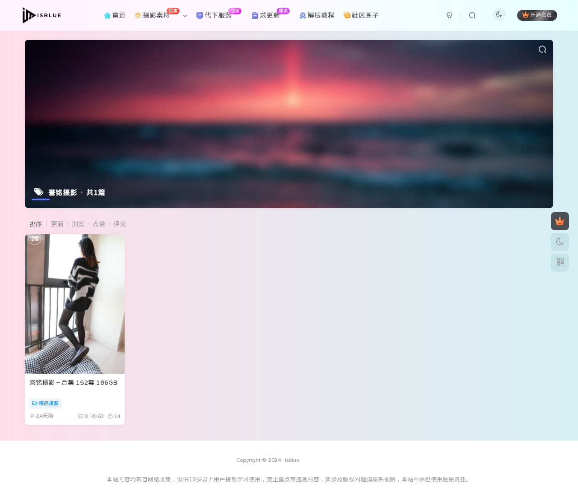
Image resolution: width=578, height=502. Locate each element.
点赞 (99, 224)
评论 (119, 224)
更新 (57, 224)
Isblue (292, 460)
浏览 (78, 224)
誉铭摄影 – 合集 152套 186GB (73, 382)
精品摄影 (49, 403)
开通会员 (541, 15)
